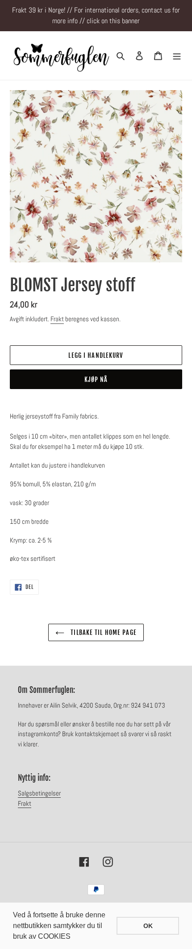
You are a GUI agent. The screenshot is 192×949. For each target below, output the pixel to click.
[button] (73, 937)
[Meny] (176, 56)
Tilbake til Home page (103, 632)
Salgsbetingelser (39, 793)
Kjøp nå (96, 379)
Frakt (57, 319)
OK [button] (148, 925)
